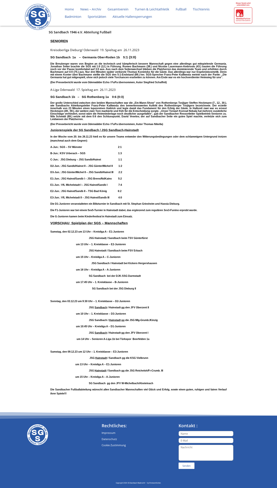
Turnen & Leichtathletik (152, 9)
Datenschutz (109, 439)
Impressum (108, 433)
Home (69, 9)
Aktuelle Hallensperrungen (132, 16)
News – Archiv (90, 9)
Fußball (181, 9)
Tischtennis (201, 9)
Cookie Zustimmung (114, 445)
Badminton (73, 16)
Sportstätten (97, 16)
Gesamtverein (118, 9)
